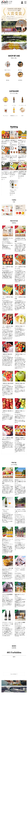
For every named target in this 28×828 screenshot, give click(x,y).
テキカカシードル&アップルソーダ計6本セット (20, 569)
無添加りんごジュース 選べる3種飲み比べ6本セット (20, 481)
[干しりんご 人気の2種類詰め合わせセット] (7, 561)
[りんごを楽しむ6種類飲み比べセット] (20, 616)
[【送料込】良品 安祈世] (7, 377)
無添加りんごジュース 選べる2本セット (22, 142)
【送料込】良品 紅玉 (7, 354)
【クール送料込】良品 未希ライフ (6, 141)
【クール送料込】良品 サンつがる (6, 156)
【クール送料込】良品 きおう (14, 172)
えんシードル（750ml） (13, 190)
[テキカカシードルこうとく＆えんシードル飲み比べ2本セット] (7, 616)
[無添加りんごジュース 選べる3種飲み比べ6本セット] (20, 473)
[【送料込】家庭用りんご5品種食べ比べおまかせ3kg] (20, 431)
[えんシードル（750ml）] (7, 503)
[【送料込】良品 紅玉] (7, 347)
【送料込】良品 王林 (20, 383)
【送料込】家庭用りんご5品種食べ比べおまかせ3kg (20, 439)
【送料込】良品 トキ (20, 326)
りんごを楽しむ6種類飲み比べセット (22, 157)
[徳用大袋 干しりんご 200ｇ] (20, 588)
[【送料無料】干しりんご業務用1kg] (7, 231)
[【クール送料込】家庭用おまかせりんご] (7, 431)
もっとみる (13, 674)
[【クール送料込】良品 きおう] (7, 290)
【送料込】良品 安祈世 (7, 383)
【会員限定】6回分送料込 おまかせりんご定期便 (22, 173)
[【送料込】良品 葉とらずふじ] (7, 404)
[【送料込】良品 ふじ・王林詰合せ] (20, 404)
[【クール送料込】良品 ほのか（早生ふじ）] (7, 319)
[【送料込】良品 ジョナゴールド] (20, 347)
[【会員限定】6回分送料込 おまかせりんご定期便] (20, 231)
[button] (2, 19)
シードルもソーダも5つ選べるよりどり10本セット (6, 174)
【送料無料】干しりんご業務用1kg (13, 142)
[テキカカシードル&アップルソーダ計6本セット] (20, 561)
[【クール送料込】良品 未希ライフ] (7, 260)
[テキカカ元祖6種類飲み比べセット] (7, 588)
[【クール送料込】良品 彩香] (20, 290)
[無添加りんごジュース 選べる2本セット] (7, 532)
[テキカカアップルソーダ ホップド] (20, 532)
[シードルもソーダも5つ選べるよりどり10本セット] (20, 503)
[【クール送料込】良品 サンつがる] (20, 260)
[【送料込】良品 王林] (20, 377)
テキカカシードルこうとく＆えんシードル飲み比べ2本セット (7, 624)
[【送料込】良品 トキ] (20, 319)
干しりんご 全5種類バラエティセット (13, 157)
